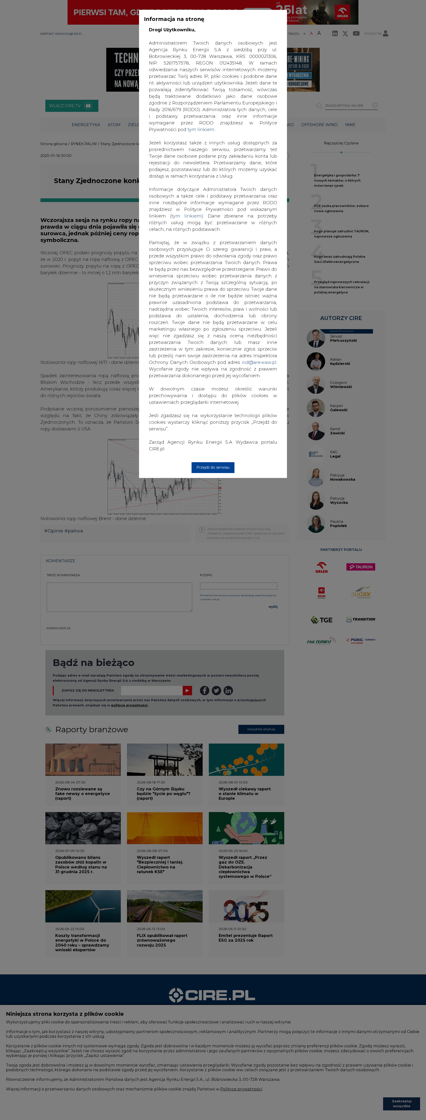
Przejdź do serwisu (213, 467)
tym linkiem (186, 216)
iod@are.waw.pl (259, 362)
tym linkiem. (201, 129)
